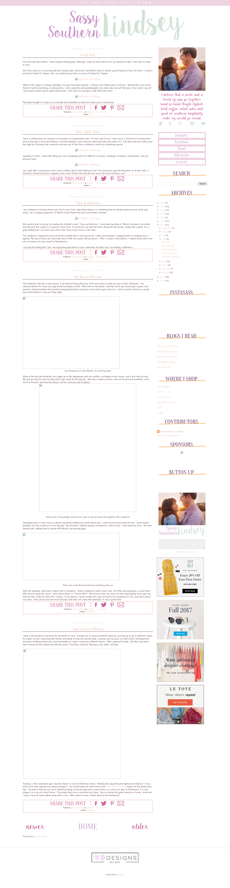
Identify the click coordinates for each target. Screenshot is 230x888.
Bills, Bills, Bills (88, 131)
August (165, 231)
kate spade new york (166, 402)
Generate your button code (185, 552)
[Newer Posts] (35, 832)
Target (160, 412)
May (164, 261)
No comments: (101, 112)
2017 (162, 210)
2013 (162, 221)
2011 (162, 277)
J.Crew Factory (163, 397)
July (164, 235)
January (165, 272)
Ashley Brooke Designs (167, 356)
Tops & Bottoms (87, 202)
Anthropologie (163, 386)
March (165, 265)
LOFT (159, 407)
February (166, 268)
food (90, 114)
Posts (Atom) (41, 836)
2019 (162, 202)
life (90, 185)
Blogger (120, 874)
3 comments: (102, 609)
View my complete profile (168, 435)
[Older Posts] (140, 832)
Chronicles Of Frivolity (167, 346)
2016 (162, 214)
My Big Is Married (87, 276)
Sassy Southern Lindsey (171, 431)
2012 (162, 224)
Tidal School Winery (87, 629)
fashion (88, 611)
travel (94, 611)
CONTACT (110, 2)
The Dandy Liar (163, 367)
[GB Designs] (115, 862)
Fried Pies (87, 55)
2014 (162, 217)
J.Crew (160, 391)
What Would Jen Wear (167, 351)
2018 (162, 206)
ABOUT (96, 2)
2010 (162, 280)
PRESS (124, 2)
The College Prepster (166, 362)
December (167, 228)
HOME (84, 2)
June (164, 239)
